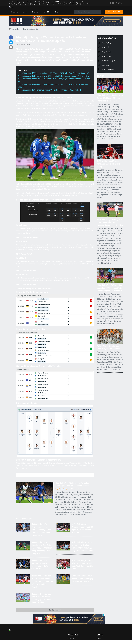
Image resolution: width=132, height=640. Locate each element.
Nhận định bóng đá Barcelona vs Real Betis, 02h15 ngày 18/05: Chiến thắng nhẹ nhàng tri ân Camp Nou (41, 547)
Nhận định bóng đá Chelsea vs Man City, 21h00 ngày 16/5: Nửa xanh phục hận (40, 564)
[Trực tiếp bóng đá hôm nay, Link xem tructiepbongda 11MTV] (11, 7)
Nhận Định (35, 12)
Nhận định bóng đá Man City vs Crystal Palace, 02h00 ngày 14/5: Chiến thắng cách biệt (41, 598)
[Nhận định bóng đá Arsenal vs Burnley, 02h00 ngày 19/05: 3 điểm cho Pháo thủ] (63, 527)
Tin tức (24, 12)
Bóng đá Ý (105, 47)
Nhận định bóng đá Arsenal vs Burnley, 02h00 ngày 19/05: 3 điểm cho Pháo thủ (82, 528)
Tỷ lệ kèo (56, 12)
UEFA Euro (105, 65)
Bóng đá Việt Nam (108, 70)
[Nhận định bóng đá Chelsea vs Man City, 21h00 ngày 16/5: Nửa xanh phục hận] (23, 564)
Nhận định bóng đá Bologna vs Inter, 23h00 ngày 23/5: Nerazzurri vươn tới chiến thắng (53, 76)
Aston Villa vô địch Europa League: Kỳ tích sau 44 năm (108, 347)
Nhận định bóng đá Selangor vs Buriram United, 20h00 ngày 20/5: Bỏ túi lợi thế (50, 90)
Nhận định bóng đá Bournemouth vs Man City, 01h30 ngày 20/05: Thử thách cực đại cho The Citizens (41, 529)
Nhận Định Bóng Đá (30, 29)
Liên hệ (72, 639)
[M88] (69, 619)
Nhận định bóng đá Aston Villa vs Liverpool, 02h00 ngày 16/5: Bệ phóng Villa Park (82, 564)
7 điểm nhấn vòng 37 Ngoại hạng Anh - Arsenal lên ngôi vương (108, 164)
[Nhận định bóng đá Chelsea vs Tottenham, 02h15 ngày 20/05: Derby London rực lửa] (34, 492)
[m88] (66, 21)
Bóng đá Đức (106, 52)
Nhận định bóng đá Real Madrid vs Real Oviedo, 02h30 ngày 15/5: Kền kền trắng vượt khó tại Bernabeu (42, 581)
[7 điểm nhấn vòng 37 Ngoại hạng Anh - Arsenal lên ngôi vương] (110, 151)
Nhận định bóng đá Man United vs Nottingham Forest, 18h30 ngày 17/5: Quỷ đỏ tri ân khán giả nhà (82, 546)
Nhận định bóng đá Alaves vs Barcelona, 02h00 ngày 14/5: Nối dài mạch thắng (83, 578)
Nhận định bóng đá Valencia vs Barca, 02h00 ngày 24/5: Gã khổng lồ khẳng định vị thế (53, 73)
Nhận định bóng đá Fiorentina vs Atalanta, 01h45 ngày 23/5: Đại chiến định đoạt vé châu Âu (110, 288)
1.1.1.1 (57, 2)
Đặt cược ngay (114, 12)
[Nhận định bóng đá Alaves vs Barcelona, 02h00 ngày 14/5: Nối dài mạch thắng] (63, 579)
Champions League (108, 61)
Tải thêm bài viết (55, 610)
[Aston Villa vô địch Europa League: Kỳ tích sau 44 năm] (110, 336)
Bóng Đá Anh (106, 43)
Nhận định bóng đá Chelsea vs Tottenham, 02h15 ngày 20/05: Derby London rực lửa (72, 484)
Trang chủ (14, 12)
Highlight (46, 12)
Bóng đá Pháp (106, 56)
